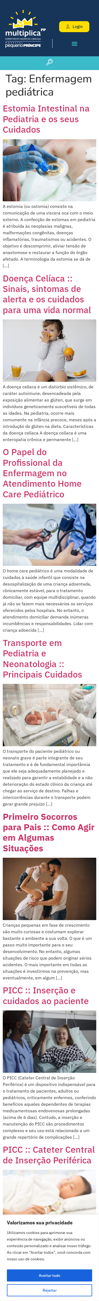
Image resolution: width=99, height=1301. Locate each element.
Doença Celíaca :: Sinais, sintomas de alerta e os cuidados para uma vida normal (47, 294)
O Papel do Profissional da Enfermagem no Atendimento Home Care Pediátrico (42, 473)
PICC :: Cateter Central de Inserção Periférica (49, 1155)
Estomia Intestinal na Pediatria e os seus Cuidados (46, 118)
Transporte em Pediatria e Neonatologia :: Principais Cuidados (42, 658)
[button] (74, 43)
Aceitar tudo (49, 1275)
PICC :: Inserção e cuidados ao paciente (46, 995)
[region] (49, 1257)
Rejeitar (50, 1290)
